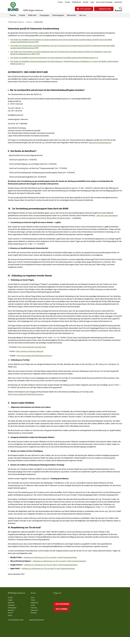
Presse (60, 2)
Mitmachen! (71, 15)
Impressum (34, 607)
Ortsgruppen (44, 15)
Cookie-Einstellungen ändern (16, 620)
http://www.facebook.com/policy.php (31, 347)
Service (29, 22)
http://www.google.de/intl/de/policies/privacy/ (34, 356)
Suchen (120, 8)
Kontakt (85, 2)
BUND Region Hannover (16, 22)
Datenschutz (34, 610)
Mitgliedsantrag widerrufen (36, 620)
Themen (12, 15)
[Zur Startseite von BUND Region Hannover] (13, 6)
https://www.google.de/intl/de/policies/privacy (26, 394)
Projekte (22, 15)
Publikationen (76, 2)
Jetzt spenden (85, 9)
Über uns (82, 15)
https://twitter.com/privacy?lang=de (29, 351)
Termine (67, 2)
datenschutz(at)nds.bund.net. (100, 143)
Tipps (92, 2)
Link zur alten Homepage (104, 2)
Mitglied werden (105, 9)
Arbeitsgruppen (58, 15)
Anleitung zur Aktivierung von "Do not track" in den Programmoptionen (50, 557)
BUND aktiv (32, 15)
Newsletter (118, 2)
